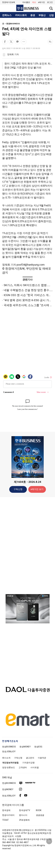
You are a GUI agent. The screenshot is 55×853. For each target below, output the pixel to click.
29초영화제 (24, 820)
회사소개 (6, 758)
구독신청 (18, 489)
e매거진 (41, 2)
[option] (27, 608)
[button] (50, 2)
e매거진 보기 (37, 489)
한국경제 (6, 810)
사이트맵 (35, 767)
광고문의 (30, 758)
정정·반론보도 (8, 767)
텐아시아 (23, 815)
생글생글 (40, 815)
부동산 (42, 15)
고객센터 (23, 767)
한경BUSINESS (13, 24)
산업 (51, 15)
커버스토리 (21, 15)
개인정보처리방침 (10, 762)
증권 (32, 15)
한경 (9, 746)
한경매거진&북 (8, 2)
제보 (34, 2)
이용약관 (42, 758)
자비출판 (26, 2)
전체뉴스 (7, 15)
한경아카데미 (8, 815)
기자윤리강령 (28, 762)
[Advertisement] (28, 545)
